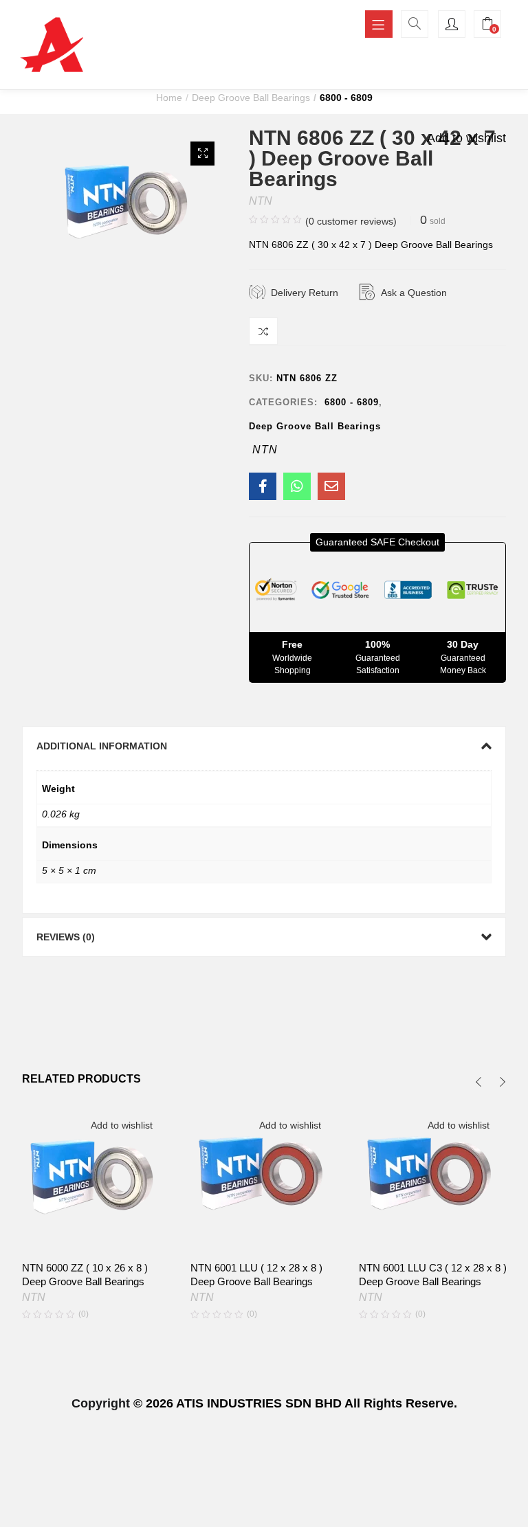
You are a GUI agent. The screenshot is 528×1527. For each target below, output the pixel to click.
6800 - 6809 (346, 97)
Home (169, 97)
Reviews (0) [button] (65, 936)
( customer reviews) (351, 221)
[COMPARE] (263, 331)
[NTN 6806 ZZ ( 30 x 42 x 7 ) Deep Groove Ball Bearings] (262, 486)
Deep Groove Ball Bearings (251, 97)
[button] (202, 154)
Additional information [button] (101, 745)
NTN (260, 201)
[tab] (264, 746)
